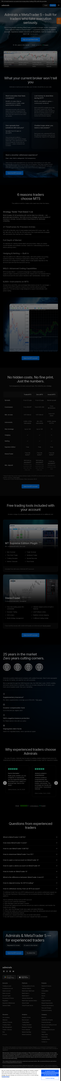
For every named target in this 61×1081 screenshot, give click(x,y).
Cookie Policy (5, 1076)
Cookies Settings (50, 1078)
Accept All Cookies (50, 1071)
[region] (30, 1074)
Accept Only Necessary (50, 1074)
